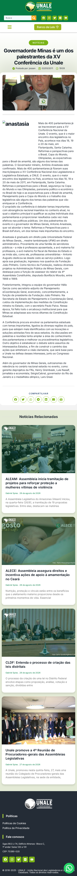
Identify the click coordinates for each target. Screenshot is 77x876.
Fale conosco (15, 837)
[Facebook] (43, 18)
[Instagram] (49, 18)
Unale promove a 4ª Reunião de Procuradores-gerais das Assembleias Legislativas (35, 754)
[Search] (34, 17)
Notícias (38, 42)
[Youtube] (65, 18)
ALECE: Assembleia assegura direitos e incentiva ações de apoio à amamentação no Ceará (38, 575)
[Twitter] (54, 18)
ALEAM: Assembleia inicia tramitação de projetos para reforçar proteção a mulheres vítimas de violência (37, 483)
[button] (9, 27)
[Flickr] (60, 18)
